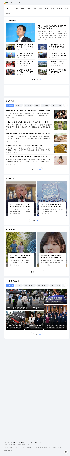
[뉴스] (7, 2)
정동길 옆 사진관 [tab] (42, 285)
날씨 (20, 2)
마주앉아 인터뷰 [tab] (56, 105)
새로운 (37, 79)
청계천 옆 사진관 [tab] (29, 285)
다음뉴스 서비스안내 (9, 442)
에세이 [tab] (37, 105)
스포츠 (16, 2)
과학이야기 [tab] (45, 105)
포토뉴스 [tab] (18, 285)
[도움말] (66, 178)
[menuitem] (7, 8)
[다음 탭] (65, 105)
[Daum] (5, 2)
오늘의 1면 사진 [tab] (55, 285)
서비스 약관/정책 (37, 442)
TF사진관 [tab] (10, 285)
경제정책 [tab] (19, 105)
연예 (12, 2)
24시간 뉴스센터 (20, 442)
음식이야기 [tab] (28, 105)
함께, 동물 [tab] (10, 105)
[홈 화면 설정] (66, 452)
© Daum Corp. (8, 450)
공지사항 (29, 442)
